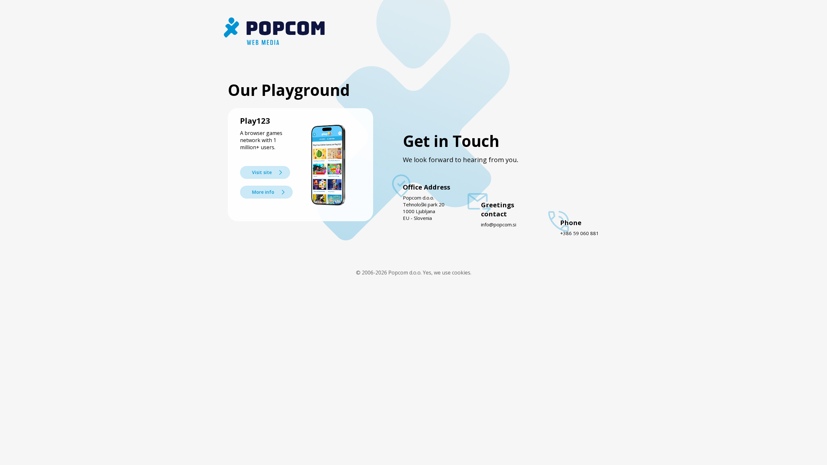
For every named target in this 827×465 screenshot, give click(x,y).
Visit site (262, 172)
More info (263, 192)
